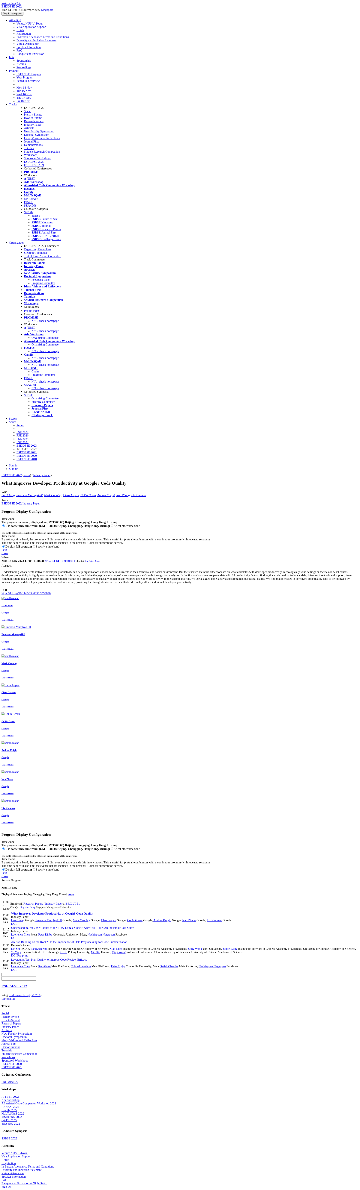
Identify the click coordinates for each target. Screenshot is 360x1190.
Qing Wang (119, 952)
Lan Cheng (8, 495)
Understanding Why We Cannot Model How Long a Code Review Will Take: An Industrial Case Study (72, 927)
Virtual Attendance (27, 43)
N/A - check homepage (45, 320)
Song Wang (195, 948)
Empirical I (68, 560)
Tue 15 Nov (23, 91)
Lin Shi (15, 948)
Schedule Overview (28, 80)
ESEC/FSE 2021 (34, 165)
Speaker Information (28, 47)
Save (4, 549)
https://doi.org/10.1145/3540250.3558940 (26, 593)
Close (5, 553)
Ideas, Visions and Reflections (42, 138)
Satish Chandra (169, 966)
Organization (16, 242)
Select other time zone (127, 525)
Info (11, 57)
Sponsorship (23, 60)
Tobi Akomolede (81, 966)
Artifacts (29, 128)
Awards (21, 64)
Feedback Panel (41, 279)
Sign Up (6, 1186)
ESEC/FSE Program (28, 74)
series (26, 475)
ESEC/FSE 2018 (26, 459)
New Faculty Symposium (39, 131)
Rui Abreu (44, 966)
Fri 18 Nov (23, 101)
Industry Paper (32, 124)
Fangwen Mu (39, 948)
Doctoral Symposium (36, 134)
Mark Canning (53, 495)
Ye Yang (16, 952)
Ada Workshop (11, 1100)
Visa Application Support (31, 26)
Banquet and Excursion (30, 53)
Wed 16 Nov (24, 94)
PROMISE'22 (10, 1082)
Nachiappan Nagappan (101, 934)
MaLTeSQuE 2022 (13, 1113)
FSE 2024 (22, 442)
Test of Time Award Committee (42, 256)
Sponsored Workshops (37, 158)
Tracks (13, 104)
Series (20, 425)
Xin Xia (95, 952)
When (5, 557)
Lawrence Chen (20, 934)
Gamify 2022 (9, 1110)
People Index (32, 310)
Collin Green (88, 495)
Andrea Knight (106, 495)
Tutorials (29, 148)
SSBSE (36, 215)
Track (5, 500)
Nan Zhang (123, 495)
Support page (8, 998)
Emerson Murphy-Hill (29, 495)
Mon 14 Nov (24, 87)
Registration (23, 33)
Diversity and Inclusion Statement (36, 40)
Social (27, 111)
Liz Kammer (138, 495)
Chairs (35, 371)
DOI (4, 590)
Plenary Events (33, 114)
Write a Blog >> (11, 3)
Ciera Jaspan (71, 495)
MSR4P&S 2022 (12, 1116)
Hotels (20, 30)
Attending (15, 20)
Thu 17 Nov (23, 97)
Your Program (24, 77)
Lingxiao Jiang (92, 561)
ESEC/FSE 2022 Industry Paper (21, 503)
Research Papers (34, 121)
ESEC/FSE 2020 (34, 161)
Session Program (11, 880)
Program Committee (43, 283)
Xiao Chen (116, 948)
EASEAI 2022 (10, 1106)
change (71, 894)
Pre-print (22, 955)
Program (14, 70)
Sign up (13, 468)
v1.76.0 (36, 995)
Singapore (47, 9)
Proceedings (23, 67)
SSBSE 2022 (9, 1138)
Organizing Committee (37, 249)
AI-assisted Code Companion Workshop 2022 (29, 1103)
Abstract (6, 565)
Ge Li (63, 952)
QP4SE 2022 (9, 1120)
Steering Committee (35, 252)
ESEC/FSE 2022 (12, 475)
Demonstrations (33, 144)
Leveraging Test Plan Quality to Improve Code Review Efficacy (49, 959)
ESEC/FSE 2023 (26, 445)
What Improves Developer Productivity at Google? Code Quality (52, 913)
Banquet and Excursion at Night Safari (24, 1183)
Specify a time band (47, 546)
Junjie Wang (230, 948)
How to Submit (33, 117)
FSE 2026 (22, 435)
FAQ (19, 50)
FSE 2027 (22, 432)
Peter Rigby (45, 934)
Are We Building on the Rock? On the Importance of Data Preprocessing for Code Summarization (69, 942)
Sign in (13, 465)
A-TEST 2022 (10, 1096)
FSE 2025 (22, 438)
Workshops (30, 155)
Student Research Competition (42, 151)
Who (4, 491)
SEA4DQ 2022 (11, 1123)
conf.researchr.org (19, 995)
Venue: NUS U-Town (29, 23)
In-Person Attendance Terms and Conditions (42, 37)
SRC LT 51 (52, 560)
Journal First (31, 141)
